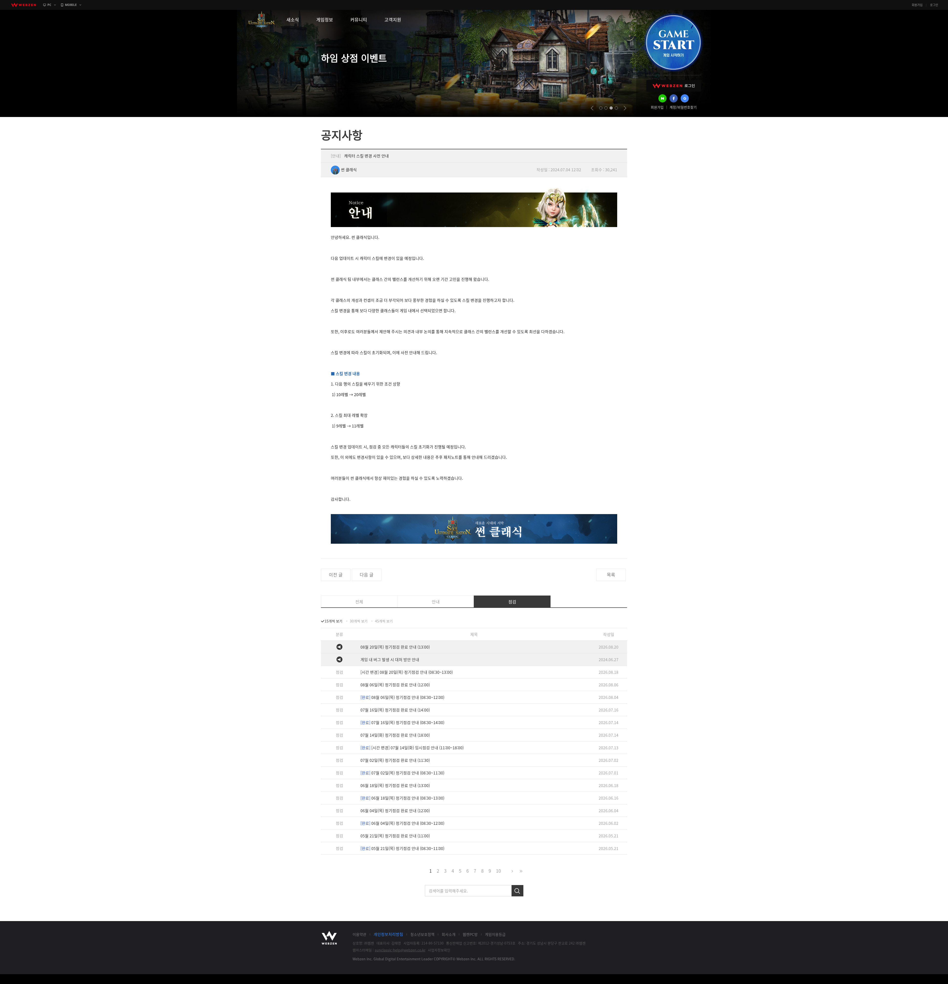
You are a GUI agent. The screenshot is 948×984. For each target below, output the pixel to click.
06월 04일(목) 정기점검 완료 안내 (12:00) (395, 810)
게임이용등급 (495, 934)
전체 (359, 601)
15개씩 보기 (333, 620)
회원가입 (917, 5)
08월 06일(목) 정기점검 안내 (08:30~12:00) (402, 697)
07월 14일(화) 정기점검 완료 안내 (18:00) (395, 735)
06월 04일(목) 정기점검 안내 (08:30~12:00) (402, 823)
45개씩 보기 (384, 620)
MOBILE (71, 5)
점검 (512, 601)
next (625, 108)
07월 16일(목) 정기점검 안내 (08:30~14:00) (402, 722)
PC (49, 5)
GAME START (673, 42)
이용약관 (359, 934)
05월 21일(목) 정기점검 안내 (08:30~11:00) (402, 848)
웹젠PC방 (470, 934)
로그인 (934, 5)
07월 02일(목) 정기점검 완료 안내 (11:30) (395, 760)
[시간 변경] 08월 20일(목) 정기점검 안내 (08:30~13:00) (406, 672)
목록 (611, 574)
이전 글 (336, 574)
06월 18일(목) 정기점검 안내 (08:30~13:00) (402, 798)
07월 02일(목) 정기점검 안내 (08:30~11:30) (402, 773)
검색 (517, 890)
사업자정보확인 (439, 949)
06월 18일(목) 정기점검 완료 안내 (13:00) (395, 785)
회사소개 (448, 934)
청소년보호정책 (422, 934)
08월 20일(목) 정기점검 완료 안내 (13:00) (395, 647)
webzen (23, 5)
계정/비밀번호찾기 (683, 107)
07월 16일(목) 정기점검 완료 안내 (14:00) (395, 710)
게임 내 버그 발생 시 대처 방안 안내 (389, 659)
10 (498, 871)
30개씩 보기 (359, 620)
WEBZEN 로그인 (673, 86)
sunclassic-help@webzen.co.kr (400, 949)
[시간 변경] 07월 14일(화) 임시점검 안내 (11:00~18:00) (412, 748)
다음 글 (367, 574)
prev (592, 108)
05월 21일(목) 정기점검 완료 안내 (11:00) (395, 836)
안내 (436, 601)
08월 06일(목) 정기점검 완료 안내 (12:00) (395, 685)
